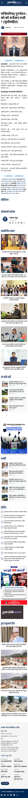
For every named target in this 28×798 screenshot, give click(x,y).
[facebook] (10, 223)
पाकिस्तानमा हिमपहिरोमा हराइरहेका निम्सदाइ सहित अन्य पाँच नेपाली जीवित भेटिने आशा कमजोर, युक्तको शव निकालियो (15, 559)
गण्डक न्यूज (13, 217)
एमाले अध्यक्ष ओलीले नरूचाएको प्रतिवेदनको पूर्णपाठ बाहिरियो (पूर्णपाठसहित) (14, 345)
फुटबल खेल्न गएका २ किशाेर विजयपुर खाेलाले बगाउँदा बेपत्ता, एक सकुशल (15, 538)
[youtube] (18, 223)
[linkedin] (21, 223)
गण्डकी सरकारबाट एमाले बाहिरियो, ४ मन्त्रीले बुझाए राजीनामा (14, 253)
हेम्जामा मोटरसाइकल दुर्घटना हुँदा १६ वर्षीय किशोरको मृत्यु (14, 522)
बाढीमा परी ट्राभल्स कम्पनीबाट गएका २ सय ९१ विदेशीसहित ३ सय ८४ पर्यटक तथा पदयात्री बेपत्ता (14, 715)
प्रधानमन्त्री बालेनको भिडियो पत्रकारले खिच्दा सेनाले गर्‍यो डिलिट (16, 392)
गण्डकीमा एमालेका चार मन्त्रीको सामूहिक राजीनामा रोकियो (14, 299)
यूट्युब (14, 185)
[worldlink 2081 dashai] (14, 60)
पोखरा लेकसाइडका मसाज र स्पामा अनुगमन (16, 407)
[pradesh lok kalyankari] (14, 585)
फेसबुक (3, 185)
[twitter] (13, 223)
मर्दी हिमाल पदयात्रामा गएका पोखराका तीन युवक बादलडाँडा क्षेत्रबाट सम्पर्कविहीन (14, 517)
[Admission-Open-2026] (14, 438)
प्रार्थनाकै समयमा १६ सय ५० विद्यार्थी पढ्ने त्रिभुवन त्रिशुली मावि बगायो (17, 384)
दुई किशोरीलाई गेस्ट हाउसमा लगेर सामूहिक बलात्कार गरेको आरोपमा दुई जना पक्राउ (14, 532)
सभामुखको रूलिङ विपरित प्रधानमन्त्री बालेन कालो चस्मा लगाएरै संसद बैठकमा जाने (14, 322)
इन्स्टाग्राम (10, 185)
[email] (24, 223)
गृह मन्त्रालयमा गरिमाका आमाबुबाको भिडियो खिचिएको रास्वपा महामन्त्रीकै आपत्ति (14, 368)
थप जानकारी (5, 783)
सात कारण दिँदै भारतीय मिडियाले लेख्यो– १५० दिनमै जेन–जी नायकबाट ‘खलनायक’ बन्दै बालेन (14, 276)
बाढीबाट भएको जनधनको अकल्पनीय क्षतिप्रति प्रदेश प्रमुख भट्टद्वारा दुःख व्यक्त (17, 465)
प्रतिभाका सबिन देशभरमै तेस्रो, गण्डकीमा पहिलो (15, 512)
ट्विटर (6, 185)
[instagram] (15, 223)
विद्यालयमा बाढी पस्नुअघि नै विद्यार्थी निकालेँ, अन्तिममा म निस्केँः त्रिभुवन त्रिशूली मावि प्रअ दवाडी (14, 668)
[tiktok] (17, 795)
